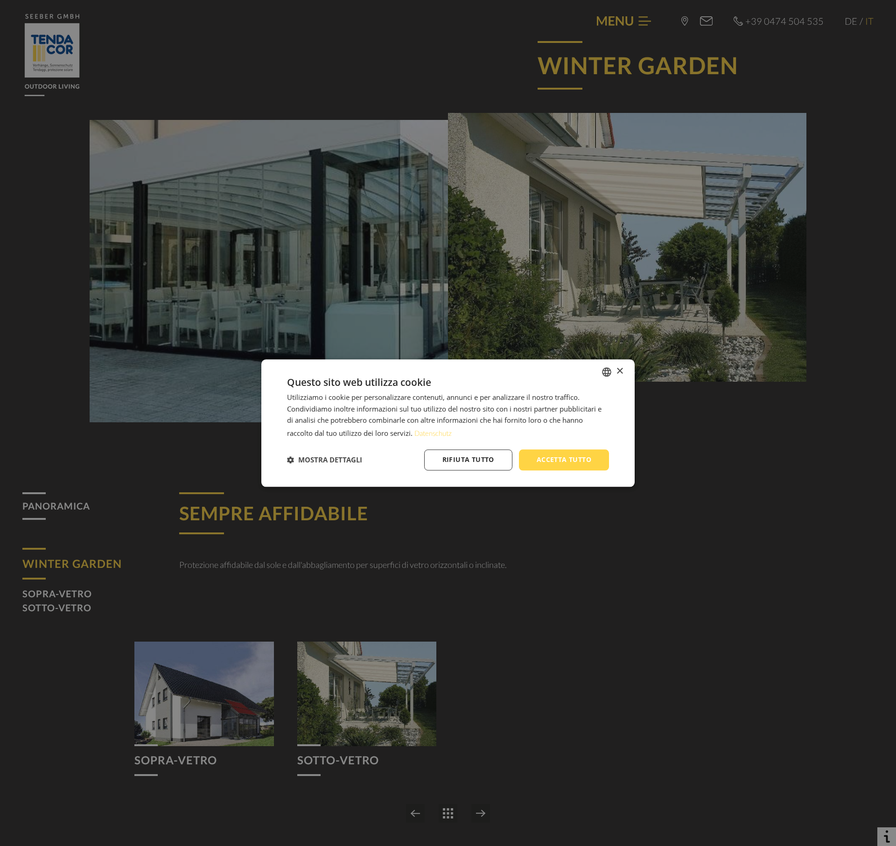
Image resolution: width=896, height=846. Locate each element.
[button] (324, 460)
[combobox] (606, 372)
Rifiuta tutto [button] (468, 459)
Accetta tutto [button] (564, 459)
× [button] (619, 371)
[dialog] (448, 423)
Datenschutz (433, 433)
